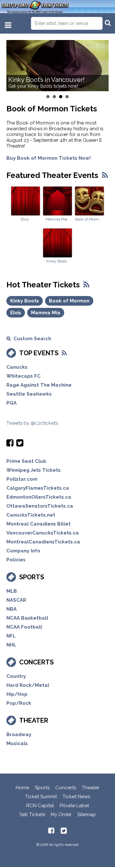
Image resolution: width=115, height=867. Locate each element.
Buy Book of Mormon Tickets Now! (48, 158)
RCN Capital (40, 805)
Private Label (74, 805)
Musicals (17, 743)
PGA (11, 403)
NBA (11, 609)
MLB (11, 591)
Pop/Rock (18, 703)
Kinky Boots (56, 261)
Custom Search (31, 338)
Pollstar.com (21, 479)
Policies (16, 560)
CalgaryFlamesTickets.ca (37, 488)
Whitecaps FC (23, 376)
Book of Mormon (88, 219)
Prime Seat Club (26, 461)
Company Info (23, 551)
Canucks (16, 367)
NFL (11, 636)
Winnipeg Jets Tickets (33, 470)
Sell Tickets (32, 814)
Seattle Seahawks (29, 394)
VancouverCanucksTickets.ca (42, 533)
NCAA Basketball (27, 618)
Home (22, 788)
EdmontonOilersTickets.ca (38, 497)
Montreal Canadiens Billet (38, 524)
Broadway (18, 734)
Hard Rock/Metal (27, 685)
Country (16, 676)
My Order (61, 814)
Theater (33, 720)
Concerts (36, 662)
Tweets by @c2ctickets (32, 423)
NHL (11, 645)
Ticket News (76, 796)
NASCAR (16, 600)
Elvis (25, 219)
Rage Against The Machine (39, 385)
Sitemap (86, 814)
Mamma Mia (56, 219)
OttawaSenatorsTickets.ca (39, 506)
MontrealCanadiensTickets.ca (43, 542)
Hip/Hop (16, 694)
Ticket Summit (41, 796)
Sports (31, 577)
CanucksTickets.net (30, 515)
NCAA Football (24, 627)
